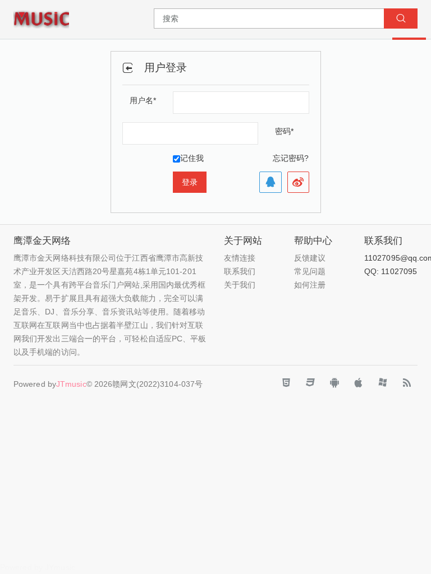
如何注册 (309, 284)
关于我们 (239, 284)
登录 (190, 182)
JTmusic (71, 383)
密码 (284, 131)
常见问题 (309, 271)
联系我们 (239, 271)
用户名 (143, 100)
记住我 (192, 158)
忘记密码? (291, 158)
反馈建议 (309, 257)
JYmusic (60, 567)
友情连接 (239, 257)
